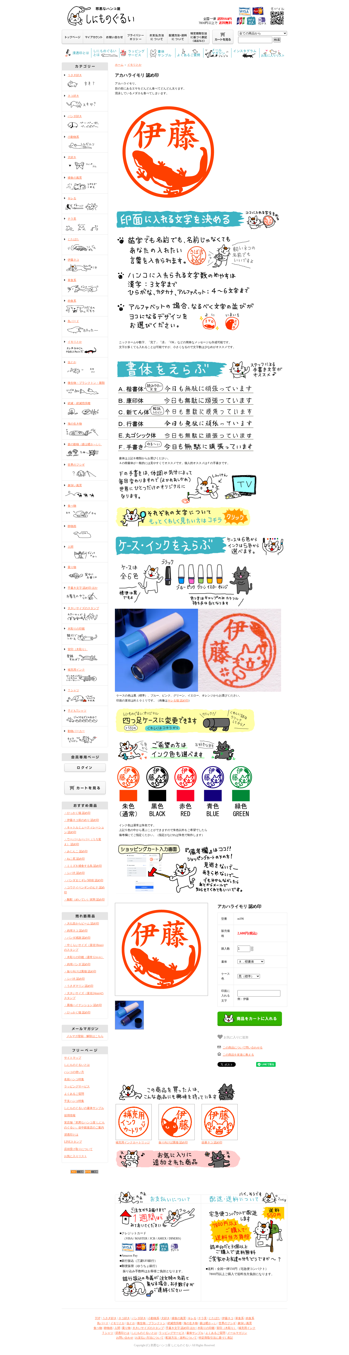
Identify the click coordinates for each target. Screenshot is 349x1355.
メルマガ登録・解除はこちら (85, 1036)
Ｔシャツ (73, 690)
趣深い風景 (75, 485)
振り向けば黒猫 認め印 (173, 1142)
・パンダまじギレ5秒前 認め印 (83, 880)
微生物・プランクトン (151, 1323)
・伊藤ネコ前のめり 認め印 (81, 820)
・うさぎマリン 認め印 (78, 986)
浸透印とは (71, 1134)
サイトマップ (72, 1057)
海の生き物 (75, 423)
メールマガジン (237, 1333)
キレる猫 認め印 (178, 700)
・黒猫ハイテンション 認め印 (83, 1005)
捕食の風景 (75, 177)
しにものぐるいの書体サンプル (84, 1108)
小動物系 (73, 137)
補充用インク (76, 669)
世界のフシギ (76, 464)
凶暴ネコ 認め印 (212, 1142)
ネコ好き (73, 95)
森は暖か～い (208, 1323)
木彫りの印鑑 (76, 628)
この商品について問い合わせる (243, 1047)
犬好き (72, 157)
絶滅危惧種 (174, 1323)
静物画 (72, 526)
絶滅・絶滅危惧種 (79, 403)
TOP (97, 1318)
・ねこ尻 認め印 (74, 858)
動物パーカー (76, 731)
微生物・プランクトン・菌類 (86, 383)
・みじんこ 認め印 (76, 851)
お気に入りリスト (75, 1156)
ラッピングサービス (77, 1086)
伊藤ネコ (73, 259)
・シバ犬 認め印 (74, 873)
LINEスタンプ (73, 1141)
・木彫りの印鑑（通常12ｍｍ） (84, 957)
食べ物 (72, 505)
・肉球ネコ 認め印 (76, 930)
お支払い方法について (149, 1337)
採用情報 (69, 1115)
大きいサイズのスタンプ (83, 608)
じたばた (73, 239)
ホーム (119, 64)
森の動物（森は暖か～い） (85, 444)
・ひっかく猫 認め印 (77, 813)
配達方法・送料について (181, 1337)
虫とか (72, 362)
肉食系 (72, 300)
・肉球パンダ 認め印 (77, 964)
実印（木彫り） (78, 649)
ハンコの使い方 (74, 1072)
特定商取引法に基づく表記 (216, 1337)
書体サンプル (194, 1333)
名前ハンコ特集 (74, 1079)
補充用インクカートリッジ (133, 1142)
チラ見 (72, 218)
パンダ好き (75, 116)
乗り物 (72, 567)
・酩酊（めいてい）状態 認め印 (84, 899)
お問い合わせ (124, 1337)
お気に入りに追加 (235, 1037)
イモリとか (75, 341)
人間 (70, 546)
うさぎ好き (75, 75)
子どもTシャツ (77, 710)
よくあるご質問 (74, 1093)
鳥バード (73, 321)
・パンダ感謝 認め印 (77, 937)
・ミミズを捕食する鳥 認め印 (83, 866)
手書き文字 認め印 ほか (83, 587)
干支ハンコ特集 (74, 1101)
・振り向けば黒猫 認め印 (80, 971)
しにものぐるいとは (77, 1065)
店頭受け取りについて (78, 1149)
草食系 (72, 280)
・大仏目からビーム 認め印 (81, 923)
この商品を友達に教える (238, 1054)
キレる (72, 198)
